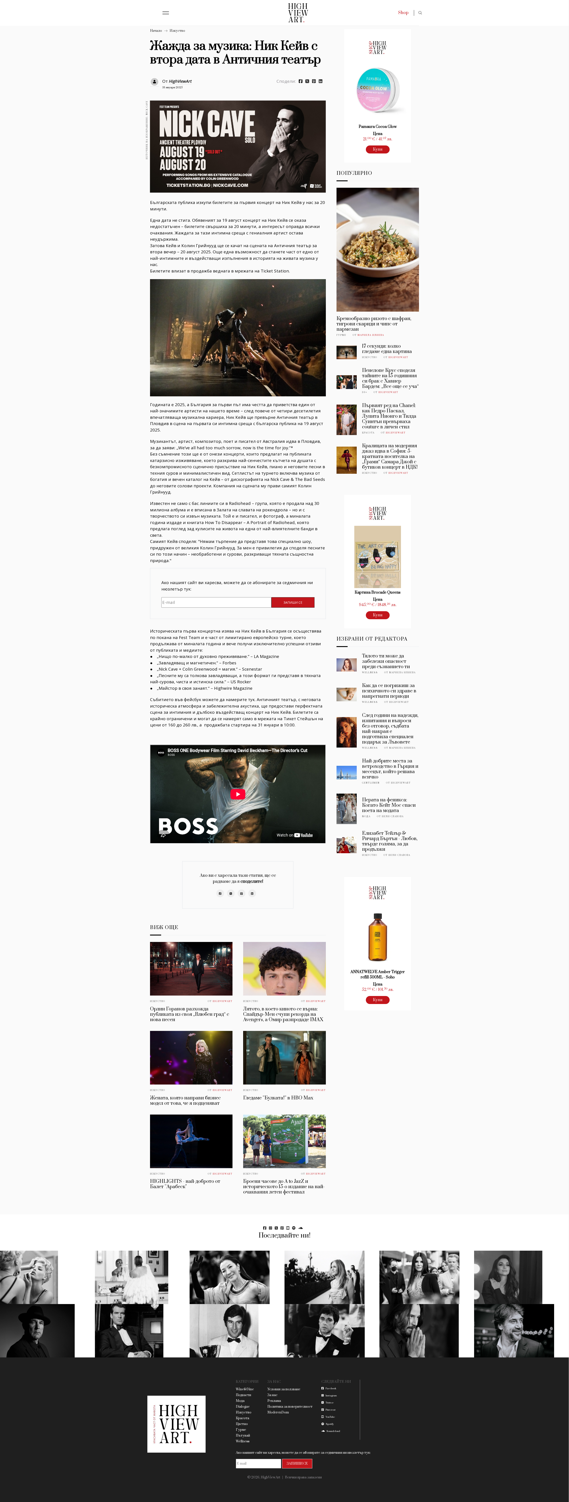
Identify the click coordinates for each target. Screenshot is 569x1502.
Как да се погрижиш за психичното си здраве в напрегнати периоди (389, 691)
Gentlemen (371, 783)
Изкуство (177, 31)
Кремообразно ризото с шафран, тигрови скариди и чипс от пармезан (374, 324)
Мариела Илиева (371, 335)
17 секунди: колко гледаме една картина (387, 349)
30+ (364, 392)
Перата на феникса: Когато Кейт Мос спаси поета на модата (389, 805)
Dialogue (243, 1407)
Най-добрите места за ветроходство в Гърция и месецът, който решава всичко (390, 769)
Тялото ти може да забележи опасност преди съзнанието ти (386, 661)
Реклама (274, 1401)
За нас (272, 1395)
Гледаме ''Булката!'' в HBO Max (278, 1098)
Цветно (242, 1424)
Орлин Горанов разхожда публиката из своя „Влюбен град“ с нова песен (189, 1014)
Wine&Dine (245, 1389)
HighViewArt (180, 81)
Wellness (370, 672)
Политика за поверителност (290, 1407)
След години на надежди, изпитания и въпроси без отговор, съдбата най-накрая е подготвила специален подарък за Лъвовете (390, 728)
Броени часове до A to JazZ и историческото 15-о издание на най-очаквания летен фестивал (284, 1186)
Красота (368, 432)
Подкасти (243, 1395)
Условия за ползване (283, 1389)
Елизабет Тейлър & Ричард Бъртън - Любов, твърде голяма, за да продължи (389, 841)
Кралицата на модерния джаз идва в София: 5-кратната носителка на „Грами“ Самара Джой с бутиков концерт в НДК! (390, 456)
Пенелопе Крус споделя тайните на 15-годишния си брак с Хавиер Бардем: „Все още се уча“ (390, 378)
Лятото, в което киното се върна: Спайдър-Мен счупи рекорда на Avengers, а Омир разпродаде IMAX (283, 1014)
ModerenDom (278, 1412)
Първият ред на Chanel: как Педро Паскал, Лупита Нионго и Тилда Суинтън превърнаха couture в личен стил (389, 416)
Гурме (341, 335)
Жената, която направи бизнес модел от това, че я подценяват (185, 1100)
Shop (403, 13)
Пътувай (243, 1435)
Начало (156, 31)
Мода (366, 816)
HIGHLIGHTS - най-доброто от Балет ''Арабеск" (185, 1184)
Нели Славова (393, 816)
